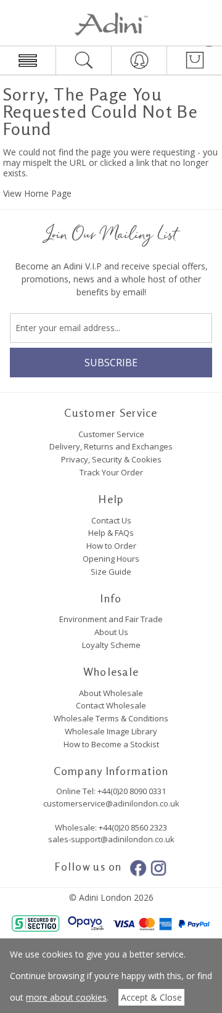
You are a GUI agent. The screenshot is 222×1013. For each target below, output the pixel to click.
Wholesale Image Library (111, 731)
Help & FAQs (111, 532)
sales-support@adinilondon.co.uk (111, 839)
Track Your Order (111, 472)
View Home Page (37, 193)
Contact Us (111, 520)
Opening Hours (111, 558)
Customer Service (111, 434)
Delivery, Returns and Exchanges (111, 446)
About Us (111, 632)
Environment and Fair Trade (111, 619)
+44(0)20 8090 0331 (131, 791)
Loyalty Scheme (111, 644)
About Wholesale (111, 693)
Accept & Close (151, 997)
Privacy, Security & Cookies (111, 459)
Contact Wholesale (111, 705)
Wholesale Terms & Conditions (111, 718)
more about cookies (66, 997)
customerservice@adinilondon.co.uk (111, 803)
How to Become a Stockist (111, 744)
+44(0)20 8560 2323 (132, 827)
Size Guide (111, 571)
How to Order (111, 545)
